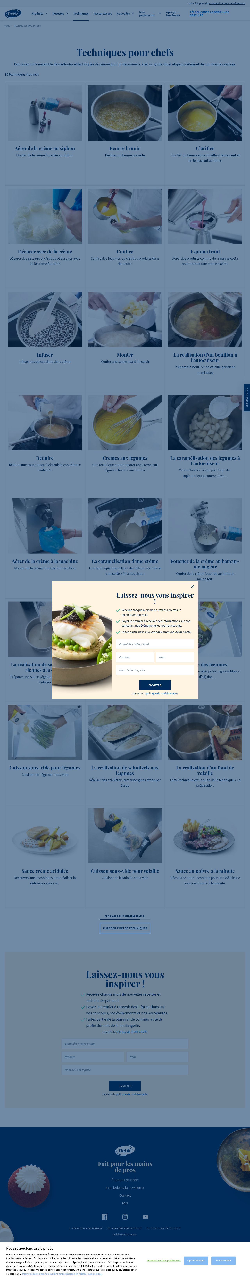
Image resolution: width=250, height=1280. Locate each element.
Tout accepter (223, 1260)
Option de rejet (196, 1260)
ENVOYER (155, 685)
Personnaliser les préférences (164, 1260)
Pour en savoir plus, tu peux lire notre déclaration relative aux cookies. (62, 1273)
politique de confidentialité (162, 693)
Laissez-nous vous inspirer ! (155, 598)
